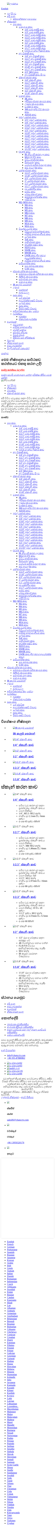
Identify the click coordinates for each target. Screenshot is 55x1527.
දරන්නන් (23, 290)
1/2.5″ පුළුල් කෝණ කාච (37, 141)
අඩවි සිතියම (27, 1097)
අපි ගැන (11, 16)
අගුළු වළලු (24, 292)
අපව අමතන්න (14, 345)
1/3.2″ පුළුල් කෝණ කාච (37, 128)
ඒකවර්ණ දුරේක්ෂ (28, 319)
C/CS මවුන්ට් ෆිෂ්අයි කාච (37, 51)
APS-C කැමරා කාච (28, 276)
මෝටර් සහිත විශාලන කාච (38, 165)
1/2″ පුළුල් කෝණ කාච (30, 542)
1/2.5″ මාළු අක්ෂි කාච (35, 37)
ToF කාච (29, 239)
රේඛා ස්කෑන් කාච (34, 194)
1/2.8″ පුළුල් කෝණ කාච (37, 136)
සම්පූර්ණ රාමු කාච (28, 279)
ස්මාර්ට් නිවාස (20, 332)
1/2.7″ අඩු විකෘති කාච (35, 59)
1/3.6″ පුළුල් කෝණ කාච (37, 125)
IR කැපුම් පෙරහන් (22, 284)
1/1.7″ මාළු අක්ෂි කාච (35, 48)
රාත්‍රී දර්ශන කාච (33, 242)
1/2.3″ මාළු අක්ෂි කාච (35, 40)
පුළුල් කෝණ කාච (28, 117)
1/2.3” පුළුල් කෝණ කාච (37, 144)
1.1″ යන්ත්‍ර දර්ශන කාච (36, 183)
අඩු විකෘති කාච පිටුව (35, 75)
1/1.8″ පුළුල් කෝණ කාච (37, 146)
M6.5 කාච (30, 213)
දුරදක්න (23, 316)
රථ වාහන (18, 324)
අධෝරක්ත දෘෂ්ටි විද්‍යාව (30, 300)
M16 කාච (29, 226)
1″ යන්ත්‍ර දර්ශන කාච (35, 181)
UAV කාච (30, 268)
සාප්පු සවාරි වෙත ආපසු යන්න (16, 375)
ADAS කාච (30, 114)
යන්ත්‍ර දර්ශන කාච (28, 170)
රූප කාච (17, 24)
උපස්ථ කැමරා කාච (34, 104)
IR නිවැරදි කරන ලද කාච (37, 154)
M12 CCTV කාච (33, 157)
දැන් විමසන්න (8, 1050)
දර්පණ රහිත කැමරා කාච (25, 271)
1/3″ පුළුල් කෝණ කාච (36, 130)
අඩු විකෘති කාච (26, 53)
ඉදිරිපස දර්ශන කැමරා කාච (38, 101)
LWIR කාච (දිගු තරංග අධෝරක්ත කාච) (35, 256)
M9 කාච (29, 221)
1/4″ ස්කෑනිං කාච (33, 80)
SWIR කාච (30, 250)
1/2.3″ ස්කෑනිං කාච (34, 88)
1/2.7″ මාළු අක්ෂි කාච (35, 35)
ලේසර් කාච (30, 237)
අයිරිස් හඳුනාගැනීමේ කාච (38, 234)
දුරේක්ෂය (17, 314)
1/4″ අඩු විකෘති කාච (34, 56)
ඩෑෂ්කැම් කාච (31, 106)
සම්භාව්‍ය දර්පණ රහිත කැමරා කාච (36, 274)
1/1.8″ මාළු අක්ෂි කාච (35, 45)
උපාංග (16, 287)
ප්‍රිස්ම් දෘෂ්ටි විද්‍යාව (28, 308)
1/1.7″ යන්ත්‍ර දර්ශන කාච (37, 186)
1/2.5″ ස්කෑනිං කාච (34, 85)
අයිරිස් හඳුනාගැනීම (22, 327)
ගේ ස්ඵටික (24, 298)
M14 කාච (29, 223)
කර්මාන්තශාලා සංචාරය (24, 19)
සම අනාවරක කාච (34, 266)
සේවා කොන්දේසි (16, 1035)
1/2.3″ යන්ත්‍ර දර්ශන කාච (37, 173)
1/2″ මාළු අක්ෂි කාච (34, 43)
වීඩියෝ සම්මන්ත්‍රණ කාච (37, 231)
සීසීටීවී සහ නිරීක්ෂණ (24, 338)
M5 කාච (29, 210)
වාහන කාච (25, 96)
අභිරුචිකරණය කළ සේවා (26, 311)
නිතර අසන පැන (15, 343)
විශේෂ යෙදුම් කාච (28, 229)
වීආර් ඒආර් (18, 335)
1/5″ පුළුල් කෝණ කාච (36, 120)
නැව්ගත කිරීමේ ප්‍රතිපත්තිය (20, 1027)
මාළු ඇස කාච (26, 27)
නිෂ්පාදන (11, 21)
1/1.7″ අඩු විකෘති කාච (35, 69)
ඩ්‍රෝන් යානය (19, 330)
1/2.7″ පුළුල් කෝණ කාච (37, 138)
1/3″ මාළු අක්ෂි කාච (34, 32)
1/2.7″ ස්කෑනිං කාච (34, 82)
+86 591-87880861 (16, 1058)
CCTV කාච (24, 152)
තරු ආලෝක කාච (34, 167)
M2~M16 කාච (26, 202)
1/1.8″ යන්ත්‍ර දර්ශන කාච (37, 175)
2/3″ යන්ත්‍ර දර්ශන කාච (36, 178)
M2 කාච (29, 205)
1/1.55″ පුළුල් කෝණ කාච (37, 149)
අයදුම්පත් (11, 322)
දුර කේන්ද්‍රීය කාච (33, 189)
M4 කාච (29, 207)
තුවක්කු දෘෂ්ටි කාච (34, 245)
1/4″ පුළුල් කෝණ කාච (36, 122)
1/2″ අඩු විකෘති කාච (34, 64)
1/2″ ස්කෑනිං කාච (33, 90)
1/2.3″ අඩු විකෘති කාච (35, 61)
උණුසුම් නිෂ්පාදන (10, 1097)
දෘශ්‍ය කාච (18, 295)
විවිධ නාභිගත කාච (34, 160)
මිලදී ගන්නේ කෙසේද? (18, 348)
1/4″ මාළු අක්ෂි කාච (34, 29)
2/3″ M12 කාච (32, 72)
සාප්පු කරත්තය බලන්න (13, 370)
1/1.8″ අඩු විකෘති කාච (35, 67)
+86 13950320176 (15, 1142)
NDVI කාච (30, 247)
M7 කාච (29, 215)
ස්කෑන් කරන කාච (28, 77)
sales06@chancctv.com (18, 1120)
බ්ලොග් (11, 340)
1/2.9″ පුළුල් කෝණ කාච (37, 133)
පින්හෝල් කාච (32, 162)
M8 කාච (29, 218)
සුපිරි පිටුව (30, 199)
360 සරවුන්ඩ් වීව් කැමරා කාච (33, 508)
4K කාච (29, 98)
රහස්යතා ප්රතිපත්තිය (18, 1024)
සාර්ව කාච (30, 191)
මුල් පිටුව (11, 13)
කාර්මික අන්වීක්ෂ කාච (36, 197)
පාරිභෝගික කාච (27, 263)
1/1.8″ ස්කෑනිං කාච (34, 93)
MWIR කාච (30, 252)
